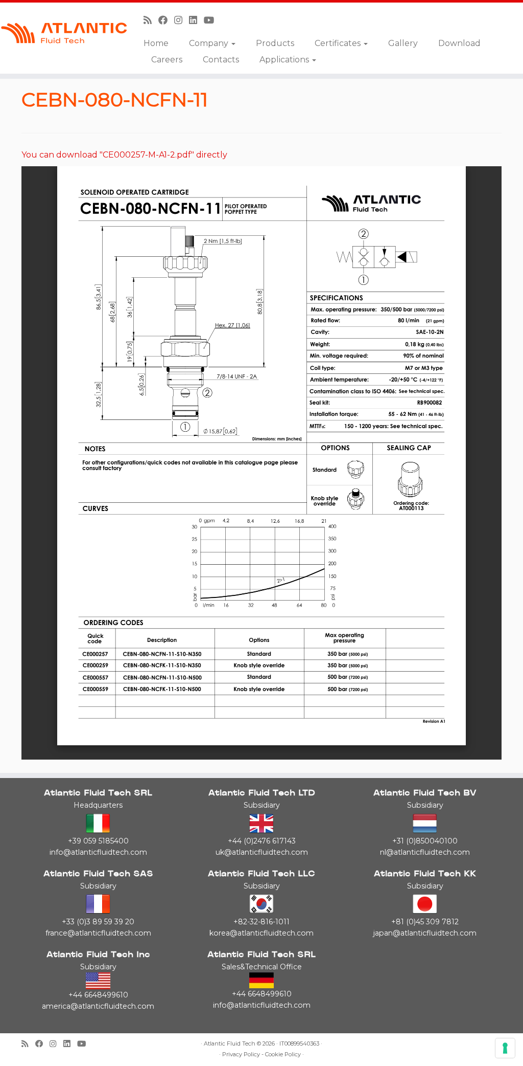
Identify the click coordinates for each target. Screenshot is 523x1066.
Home (156, 43)
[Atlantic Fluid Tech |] (61, 33)
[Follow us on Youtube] (212, 20)
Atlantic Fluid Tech (229, 1043)
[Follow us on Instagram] (181, 20)
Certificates (339, 43)
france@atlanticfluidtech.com (98, 933)
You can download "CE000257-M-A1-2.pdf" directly (124, 155)
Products (275, 43)
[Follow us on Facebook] (166, 20)
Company (209, 43)
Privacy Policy (241, 1054)
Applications (285, 59)
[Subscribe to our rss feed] (151, 20)
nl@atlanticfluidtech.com (425, 852)
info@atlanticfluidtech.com (98, 852)
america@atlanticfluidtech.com (98, 1006)
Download (459, 43)
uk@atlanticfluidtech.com (262, 852)
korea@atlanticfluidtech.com (261, 933)
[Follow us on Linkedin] (196, 20)
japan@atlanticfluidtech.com (425, 933)
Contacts (221, 59)
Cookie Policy (283, 1054)
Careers (166, 59)
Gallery (403, 43)
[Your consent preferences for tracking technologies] (505, 1048)
